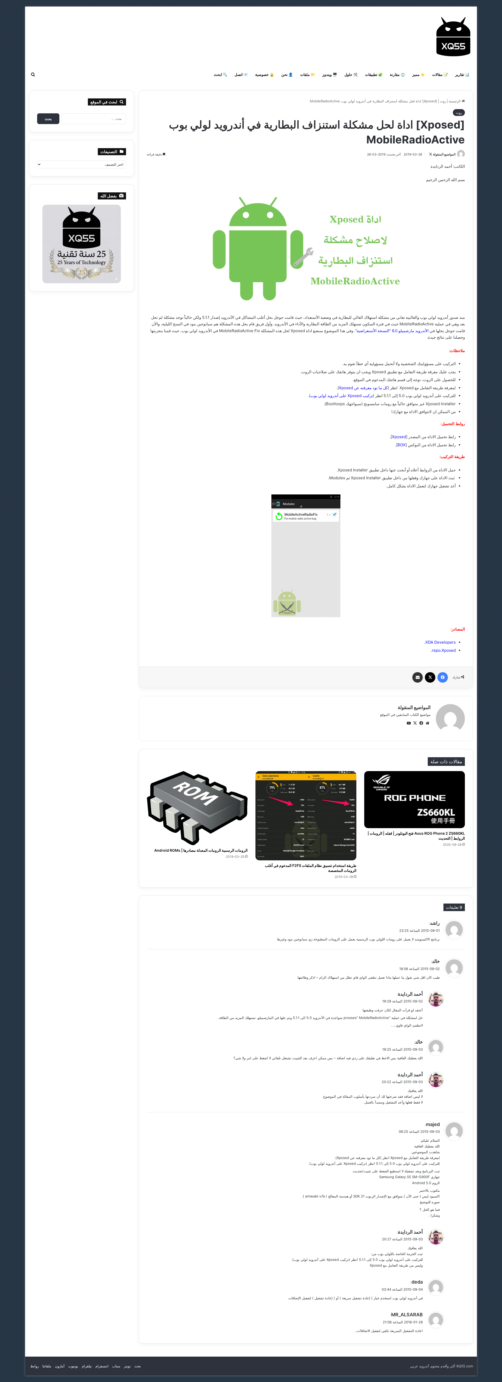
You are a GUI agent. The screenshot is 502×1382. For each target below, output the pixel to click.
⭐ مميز (418, 74)
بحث (137, 1366)
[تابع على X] (430, 154)
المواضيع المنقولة (444, 154)
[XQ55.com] (453, 36)
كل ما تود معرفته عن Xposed (363, 387)
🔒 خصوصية (264, 74)
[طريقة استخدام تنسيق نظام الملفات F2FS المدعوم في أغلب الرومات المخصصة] (305, 815)
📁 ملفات (307, 74)
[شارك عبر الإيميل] (417, 677)
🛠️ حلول (351, 74)
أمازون (60, 1366)
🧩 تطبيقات (374, 74)
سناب (116, 1366)
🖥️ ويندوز (329, 74)
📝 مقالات (440, 74)
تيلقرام (87, 1366)
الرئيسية (455, 101)
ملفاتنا (46, 1366)
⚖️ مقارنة (397, 74)
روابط (34, 1366)
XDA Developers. (440, 642)
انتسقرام (102, 1366)
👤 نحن (287, 74)
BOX (401, 444)
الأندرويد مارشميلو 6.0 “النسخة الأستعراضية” (392, 330)
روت (443, 101)
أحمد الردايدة (410, 994)
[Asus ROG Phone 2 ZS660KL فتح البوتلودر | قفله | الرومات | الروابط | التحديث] (414, 799)
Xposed (399, 436)
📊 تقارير (462, 74)
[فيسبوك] (442, 677)
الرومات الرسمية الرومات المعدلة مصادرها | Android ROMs (201, 850)
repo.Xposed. (443, 650)
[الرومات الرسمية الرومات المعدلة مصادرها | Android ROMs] (197, 808)
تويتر (127, 1366)
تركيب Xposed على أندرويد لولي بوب (341, 395)
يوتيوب (73, 1366)
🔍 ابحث (220, 74)
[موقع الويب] (427, 723)
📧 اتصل (241, 74)
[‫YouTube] (409, 723)
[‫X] (430, 677)
